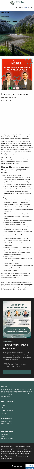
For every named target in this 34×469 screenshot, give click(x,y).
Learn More (17, 372)
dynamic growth (7, 101)
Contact (5, 25)
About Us (5, 12)
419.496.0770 (21, 7)
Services (5, 17)
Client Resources (9, 21)
